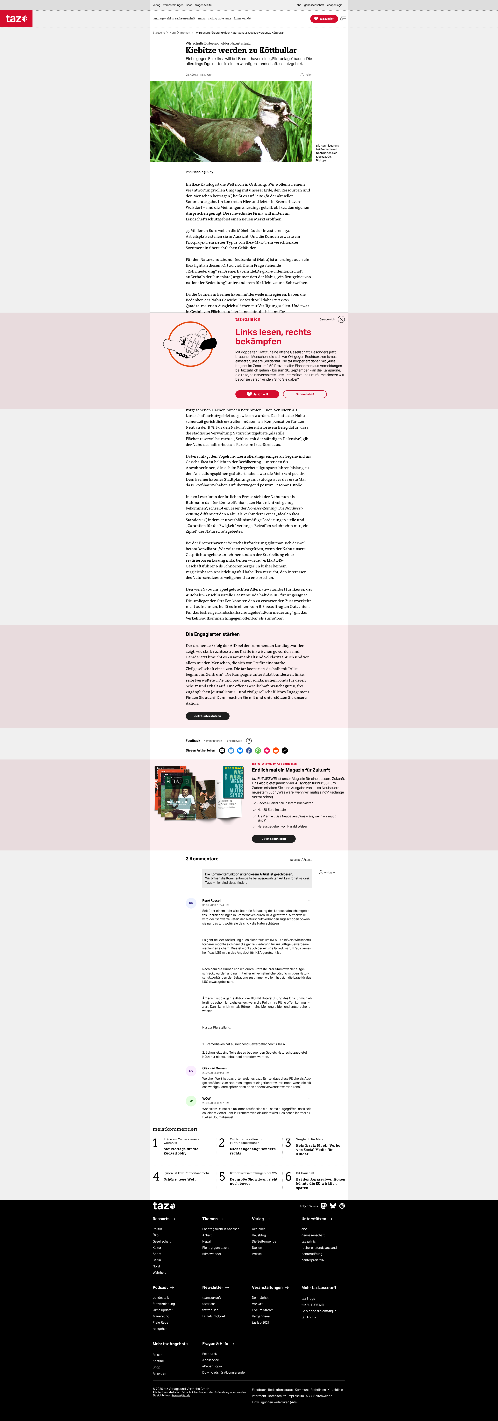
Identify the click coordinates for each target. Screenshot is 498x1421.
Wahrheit (159, 1273)
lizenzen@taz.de (181, 1395)
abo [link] (299, 5)
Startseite (159, 32)
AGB (309, 1396)
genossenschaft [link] (314, 5)
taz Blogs (308, 1299)
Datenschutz (277, 1396)
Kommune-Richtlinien (311, 1390)
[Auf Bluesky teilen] (240, 750)
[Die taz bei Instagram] (342, 1208)
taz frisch (209, 1304)
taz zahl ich (309, 1241)
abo (304, 1229)
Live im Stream (263, 1310)
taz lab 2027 (260, 1322)
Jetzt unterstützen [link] (207, 716)
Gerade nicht (328, 319)
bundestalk (161, 1298)
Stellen (257, 1248)
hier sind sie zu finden (231, 883)
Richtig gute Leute (215, 1248)
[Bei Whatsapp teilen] (258, 750)
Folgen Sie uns (309, 1206)
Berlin (157, 1260)
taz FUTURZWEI (313, 1305)
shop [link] (189, 5)
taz (164, 1206)
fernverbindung (164, 1304)
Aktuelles (258, 1229)
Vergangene (261, 1316)
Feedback (209, 1354)
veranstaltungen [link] (173, 5)
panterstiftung (312, 1254)
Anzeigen (159, 1373)
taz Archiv (309, 1317)
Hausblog (259, 1235)
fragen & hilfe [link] (203, 5)
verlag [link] (156, 5)
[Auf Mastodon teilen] (231, 750)
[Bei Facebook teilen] (249, 750)
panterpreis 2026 (314, 1260)
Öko (156, 1235)
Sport (157, 1254)
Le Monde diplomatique (319, 1311)
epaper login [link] (334, 5)
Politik (157, 1229)
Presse (257, 1254)
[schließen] (341, 319)
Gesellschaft (162, 1241)
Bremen (185, 32)
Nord (173, 32)
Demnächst (260, 1298)
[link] (175, 18)
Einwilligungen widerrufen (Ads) (274, 1402)
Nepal (206, 1241)
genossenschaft (313, 1235)
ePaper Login (212, 1366)
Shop (156, 1367)
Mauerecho (161, 1316)
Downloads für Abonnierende (223, 1372)
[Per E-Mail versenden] (222, 750)
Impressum (296, 1396)
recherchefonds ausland (319, 1248)
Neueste (295, 860)
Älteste (307, 860)
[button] (343, 18)
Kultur (157, 1248)
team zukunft (211, 1298)
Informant (259, 1396)
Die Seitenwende (264, 1241)
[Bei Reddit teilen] (276, 750)
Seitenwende (322, 1396)
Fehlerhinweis (234, 741)
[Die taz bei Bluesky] (333, 1208)
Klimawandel (211, 1254)
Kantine (158, 1361)
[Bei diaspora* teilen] (267, 750)
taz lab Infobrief (213, 1316)
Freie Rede (160, 1322)
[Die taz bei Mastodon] (324, 1208)
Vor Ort (257, 1304)
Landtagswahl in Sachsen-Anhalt (221, 1232)
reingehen (160, 1329)
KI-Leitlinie (335, 1390)
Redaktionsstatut (281, 1390)
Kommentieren (213, 741)
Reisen (157, 1355)
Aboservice (210, 1360)
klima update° (163, 1310)
